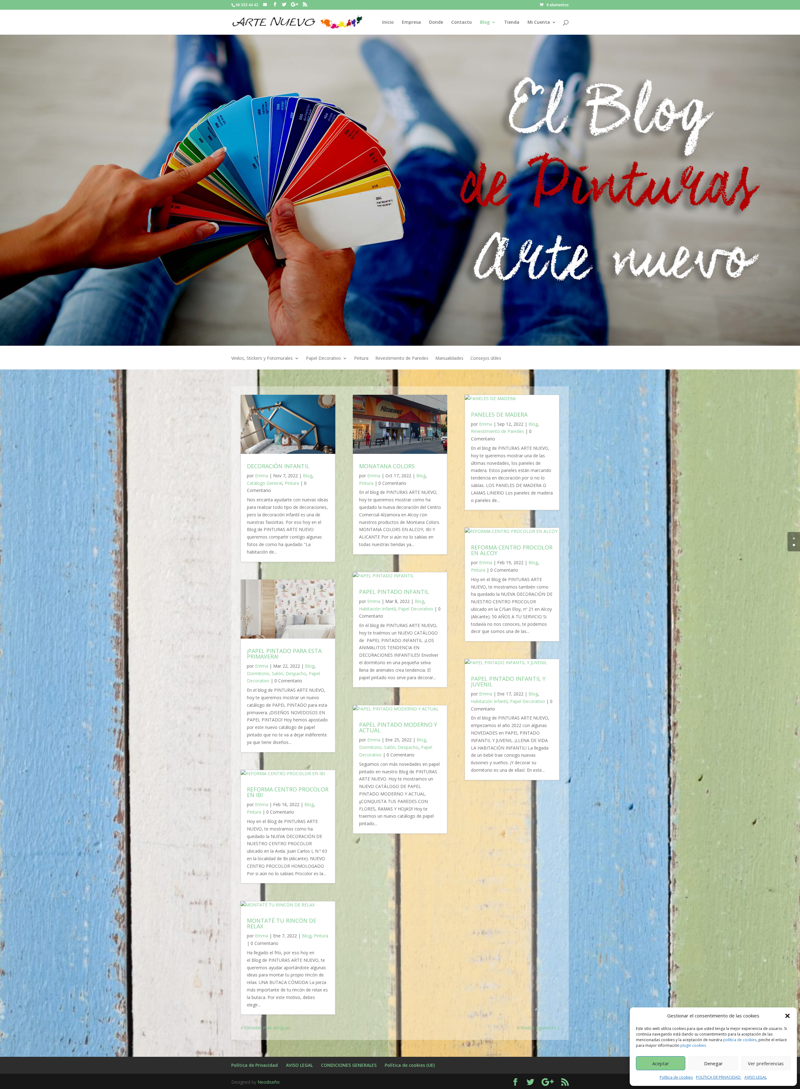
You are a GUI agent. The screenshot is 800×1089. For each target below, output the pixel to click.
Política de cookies (676, 1077)
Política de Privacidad (254, 1065)
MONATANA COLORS (387, 466)
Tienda (511, 22)
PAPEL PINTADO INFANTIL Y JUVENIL (508, 681)
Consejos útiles (485, 358)
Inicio (388, 22)
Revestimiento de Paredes (401, 358)
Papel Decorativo (323, 358)
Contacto (461, 22)
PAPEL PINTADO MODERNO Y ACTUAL (398, 727)
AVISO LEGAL (755, 1077)
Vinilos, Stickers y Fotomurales (262, 358)
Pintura (361, 358)
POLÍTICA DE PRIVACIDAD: (718, 1077)
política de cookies (740, 1039)
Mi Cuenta (539, 22)
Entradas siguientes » (538, 1028)
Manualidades (449, 358)
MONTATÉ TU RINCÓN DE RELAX (281, 923)
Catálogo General (264, 483)
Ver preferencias (766, 1063)
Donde (436, 22)
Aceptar (660, 1063)
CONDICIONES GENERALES (349, 1065)
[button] (787, 1016)
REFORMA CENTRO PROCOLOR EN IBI (287, 792)
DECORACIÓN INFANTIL (278, 466)
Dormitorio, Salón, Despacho (276, 673)
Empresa (411, 22)
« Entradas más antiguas (265, 1028)
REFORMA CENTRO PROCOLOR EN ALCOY (511, 550)
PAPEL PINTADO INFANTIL (394, 591)
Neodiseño (269, 1082)
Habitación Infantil (377, 609)
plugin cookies (693, 1045)
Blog (485, 22)
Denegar (713, 1063)
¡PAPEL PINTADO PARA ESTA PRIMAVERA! (284, 653)
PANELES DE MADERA (499, 414)
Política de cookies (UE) (410, 1065)
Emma (261, 476)
